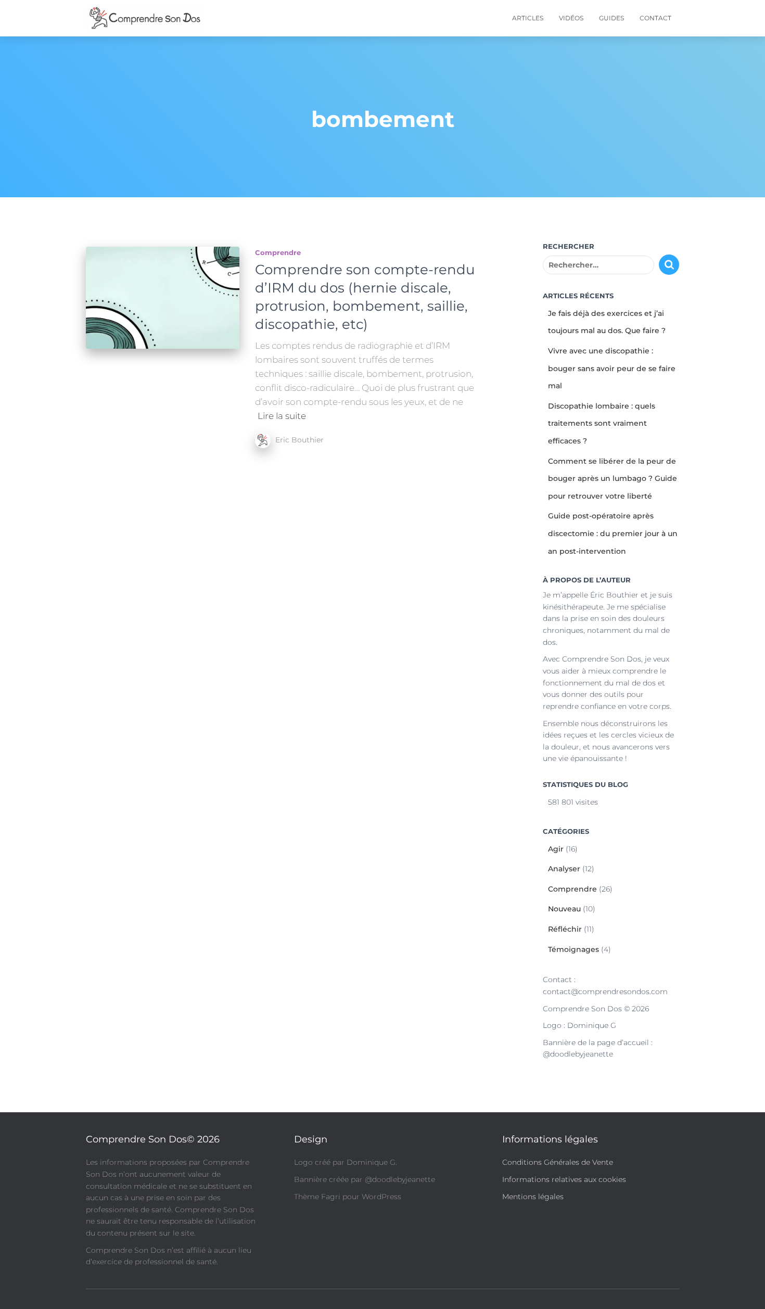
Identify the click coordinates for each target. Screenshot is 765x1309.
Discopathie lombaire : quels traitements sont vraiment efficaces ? (601, 423)
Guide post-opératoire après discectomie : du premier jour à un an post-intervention (613, 533)
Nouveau (564, 908)
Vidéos (571, 18)
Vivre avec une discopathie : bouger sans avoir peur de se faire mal (611, 368)
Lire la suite (282, 416)
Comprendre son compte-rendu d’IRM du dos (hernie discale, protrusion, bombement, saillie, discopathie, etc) (365, 297)
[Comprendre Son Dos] (144, 18)
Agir (556, 849)
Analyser (564, 868)
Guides (611, 18)
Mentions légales (533, 1196)
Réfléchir (565, 929)
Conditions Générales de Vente (557, 1162)
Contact (655, 18)
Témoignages (573, 949)
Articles (527, 18)
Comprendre (278, 252)
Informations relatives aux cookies (564, 1179)
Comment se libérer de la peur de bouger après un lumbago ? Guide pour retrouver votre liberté (612, 478)
